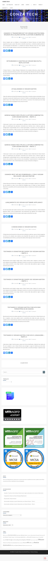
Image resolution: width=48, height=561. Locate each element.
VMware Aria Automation (12, 542)
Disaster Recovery (39, 535)
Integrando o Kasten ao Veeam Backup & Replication (24, 61)
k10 (17, 537)
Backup (22, 535)
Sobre (22, 4)
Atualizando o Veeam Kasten (24, 89)
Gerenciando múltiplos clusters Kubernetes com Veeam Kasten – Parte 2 (24, 116)
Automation (19, 535)
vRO (12, 545)
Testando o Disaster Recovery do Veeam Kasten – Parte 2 (24, 252)
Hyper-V (13, 537)
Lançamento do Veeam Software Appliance (24, 202)
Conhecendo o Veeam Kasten (24, 227)
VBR (13, 539)
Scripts (11, 8)
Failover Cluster (8, 537)
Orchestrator (34, 537)
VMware (40, 4)
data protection (33, 535)
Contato (27, 4)
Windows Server (22, 545)
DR (44, 535)
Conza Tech (6, 1)
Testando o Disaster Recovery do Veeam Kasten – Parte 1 (24, 280)
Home (3, 4)
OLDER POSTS (24, 363)
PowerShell (41, 537)
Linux (26, 537)
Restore (4, 539)
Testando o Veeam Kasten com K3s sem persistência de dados (24, 308)
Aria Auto (6, 535)
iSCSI (16, 537)
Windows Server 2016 (28, 545)
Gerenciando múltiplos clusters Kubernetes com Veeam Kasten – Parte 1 (24, 145)
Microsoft (4, 8)
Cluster (25, 535)
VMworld (24, 542)
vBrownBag (16, 539)
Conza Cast (17, 4)
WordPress (27, 551)
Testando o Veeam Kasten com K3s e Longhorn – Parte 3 (24, 336)
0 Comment (33, 37)
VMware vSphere (20, 542)
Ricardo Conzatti (24, 37)
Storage (10, 539)
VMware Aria (5, 542)
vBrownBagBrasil (22, 539)
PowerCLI (37, 537)
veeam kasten (33, 539)
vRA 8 (32, 542)
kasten (19, 537)
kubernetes (23, 537)
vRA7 (30, 542)
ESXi (4, 537)
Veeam (34, 4)
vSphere (16, 545)
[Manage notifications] (45, 558)
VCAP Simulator (9, 4)
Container (29, 535)
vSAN (14, 545)
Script (7, 539)
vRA (27, 542)
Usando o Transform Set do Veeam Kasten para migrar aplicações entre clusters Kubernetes (24, 34)
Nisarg (36, 551)
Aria (4, 535)
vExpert (36, 539)
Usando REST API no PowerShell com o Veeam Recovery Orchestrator (24, 175)
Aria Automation (12, 535)
